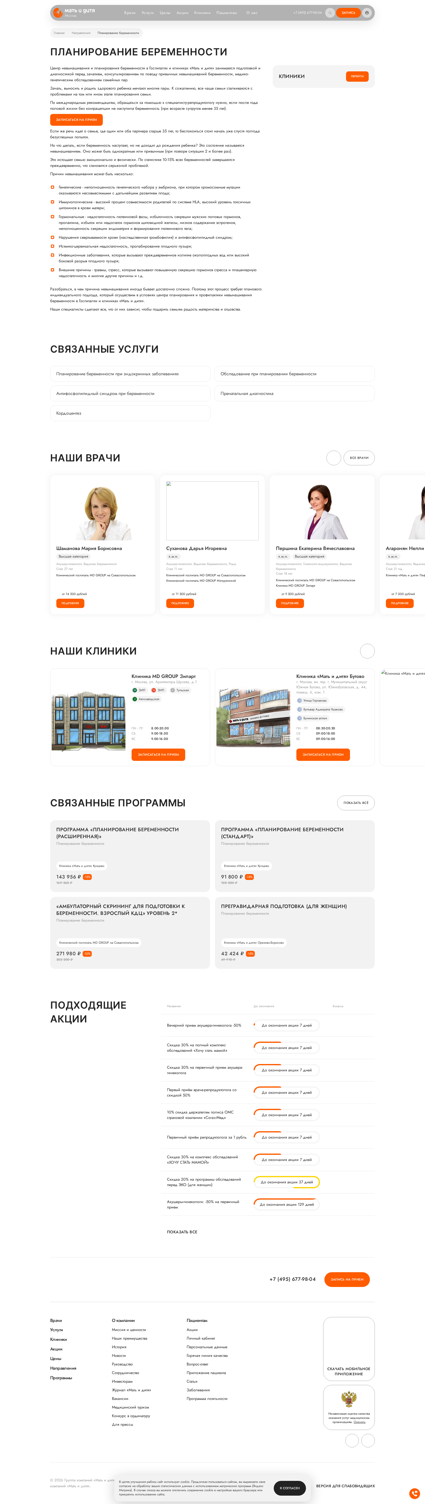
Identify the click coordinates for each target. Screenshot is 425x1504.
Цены (165, 13)
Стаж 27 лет (64, 568)
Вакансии (120, 1398)
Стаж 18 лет (284, 573)
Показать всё (356, 802)
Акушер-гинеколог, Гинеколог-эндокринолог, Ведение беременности (314, 566)
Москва (71, 15)
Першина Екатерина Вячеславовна (315, 548)
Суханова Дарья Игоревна (196, 548)
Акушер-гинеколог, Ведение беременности (86, 564)
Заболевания (198, 1390)
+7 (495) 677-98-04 (307, 12)
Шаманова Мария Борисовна (89, 548)
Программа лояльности (207, 1398)
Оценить (359, 1422)
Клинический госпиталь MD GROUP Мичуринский (201, 581)
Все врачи (359, 457)
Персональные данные (207, 1347)
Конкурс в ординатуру (131, 1416)
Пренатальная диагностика (247, 393)
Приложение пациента (206, 1373)
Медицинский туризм (130, 1407)
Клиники (202, 13)
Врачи (130, 13)
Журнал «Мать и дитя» (131, 1390)
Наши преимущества (129, 1338)
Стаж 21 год (394, 568)
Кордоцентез (68, 413)
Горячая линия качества (207, 1355)
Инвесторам (122, 1381)
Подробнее (70, 603)
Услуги (148, 13)
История (119, 1347)
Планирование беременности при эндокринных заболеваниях (117, 374)
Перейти (357, 76)
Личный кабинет (201, 1338)
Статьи (192, 1381)
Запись (348, 12)
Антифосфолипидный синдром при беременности (105, 393)
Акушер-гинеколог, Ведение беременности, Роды (201, 564)
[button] (333, 458)
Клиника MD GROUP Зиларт (295, 585)
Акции (182, 13)
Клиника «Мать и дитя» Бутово (330, 676)
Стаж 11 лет (174, 568)
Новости (119, 1355)
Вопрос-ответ (197, 1364)
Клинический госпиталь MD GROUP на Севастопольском (96, 575)
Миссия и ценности (129, 1329)
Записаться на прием (76, 119)
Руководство (122, 1364)
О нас (252, 13)
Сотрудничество (125, 1373)
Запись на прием (347, 1279)
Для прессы (122, 1424)
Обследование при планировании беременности (269, 374)
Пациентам (226, 13)
